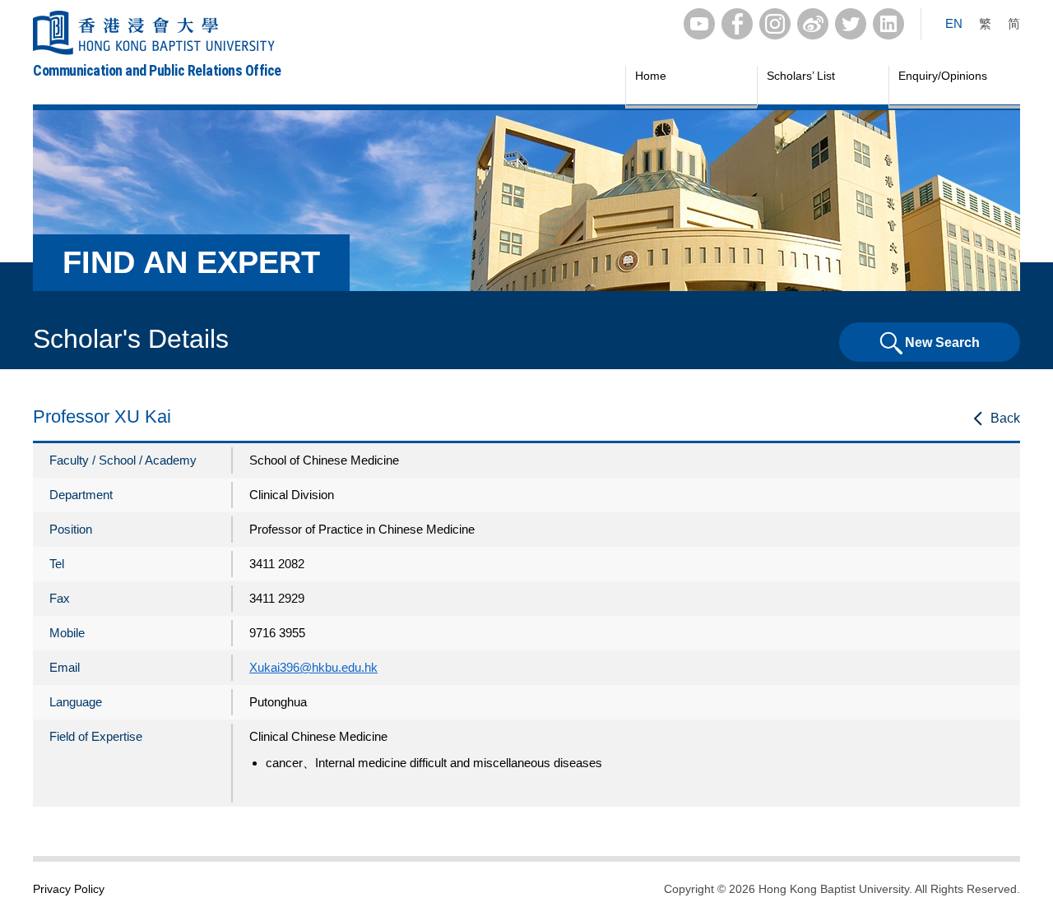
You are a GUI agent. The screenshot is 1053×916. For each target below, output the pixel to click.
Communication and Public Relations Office (157, 70)
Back (1005, 418)
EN (954, 23)
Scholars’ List (801, 75)
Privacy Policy (68, 888)
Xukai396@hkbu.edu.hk (313, 667)
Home (650, 75)
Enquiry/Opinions (942, 75)
